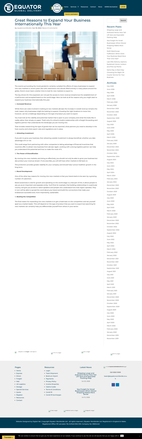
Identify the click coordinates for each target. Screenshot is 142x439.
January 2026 (112, 105)
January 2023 (112, 217)
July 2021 (110, 275)
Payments (50, 379)
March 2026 (111, 99)
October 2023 (112, 191)
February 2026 (112, 102)
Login (123, 7)
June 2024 (110, 166)
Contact (93, 7)
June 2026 (110, 89)
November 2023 (113, 188)
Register (19, 395)
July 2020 (110, 313)
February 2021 (112, 290)
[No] (139, 436)
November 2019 (113, 338)
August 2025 (111, 121)
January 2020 (112, 332)
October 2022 (112, 227)
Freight (19, 379)
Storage (19, 387)
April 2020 (110, 322)
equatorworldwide (24, 28)
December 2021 (113, 259)
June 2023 (110, 201)
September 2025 (113, 118)
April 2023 (110, 207)
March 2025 (111, 137)
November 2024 (113, 150)
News (100, 7)
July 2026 (110, 86)
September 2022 (113, 230)
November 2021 (112, 262)
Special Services (22, 389)
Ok (122, 436)
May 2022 (110, 243)
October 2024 (112, 153)
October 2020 (112, 303)
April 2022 (110, 246)
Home (66, 7)
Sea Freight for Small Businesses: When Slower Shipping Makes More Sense (86, 391)
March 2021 (111, 287)
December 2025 (113, 108)
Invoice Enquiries (52, 384)
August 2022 (111, 233)
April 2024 (110, 172)
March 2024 (111, 175)
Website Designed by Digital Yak (28, 421)
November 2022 (113, 223)
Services (73, 7)
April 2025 (110, 134)
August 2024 (111, 159)
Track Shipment (71, 14)
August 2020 (111, 310)
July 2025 (110, 124)
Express (19, 373)
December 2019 (113, 335)
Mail (17, 381)
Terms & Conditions (53, 389)
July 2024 (110, 163)
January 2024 (112, 182)
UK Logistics (20, 384)
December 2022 (113, 220)
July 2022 (110, 236)
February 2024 (112, 179)
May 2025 (110, 131)
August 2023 (111, 195)
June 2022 (110, 239)
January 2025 (112, 144)
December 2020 (113, 297)
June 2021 (110, 278)
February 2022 (112, 252)
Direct (18, 376)
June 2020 (110, 316)
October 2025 (112, 115)
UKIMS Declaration (110, 7)
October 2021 (112, 265)
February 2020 (112, 329)
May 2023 (110, 204)
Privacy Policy (51, 381)
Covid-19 (49, 392)
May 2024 (110, 169)
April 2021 (110, 284)
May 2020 (110, 319)
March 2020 (111, 326)
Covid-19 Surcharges (53, 395)
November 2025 (113, 112)
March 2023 (111, 211)
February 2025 (112, 140)
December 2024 (113, 147)
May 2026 (110, 92)
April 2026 (110, 96)
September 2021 (113, 268)
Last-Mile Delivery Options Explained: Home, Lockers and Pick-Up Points (117, 64)
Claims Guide (51, 387)
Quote (18, 392)
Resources (84, 7)
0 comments (52, 28)
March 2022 (111, 249)
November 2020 (113, 300)
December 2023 (113, 185)
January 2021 (111, 294)
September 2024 (113, 156)
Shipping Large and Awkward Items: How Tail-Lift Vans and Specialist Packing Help (86, 375)
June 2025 (110, 128)
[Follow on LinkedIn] (117, 384)
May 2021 (110, 281)
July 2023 (110, 198)
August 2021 (111, 271)
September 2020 (113, 306)
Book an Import (52, 376)
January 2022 (112, 255)
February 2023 (112, 214)
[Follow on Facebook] (113, 384)
